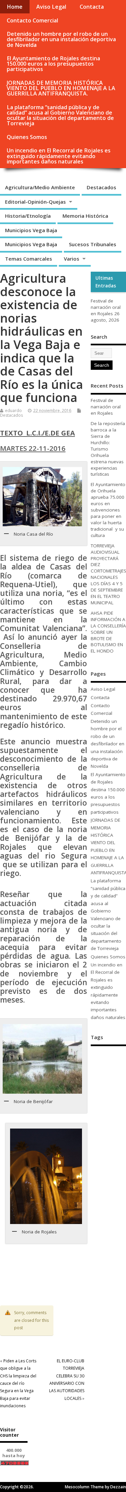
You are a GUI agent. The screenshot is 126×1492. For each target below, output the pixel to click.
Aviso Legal (51, 6)
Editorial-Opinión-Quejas (35, 201)
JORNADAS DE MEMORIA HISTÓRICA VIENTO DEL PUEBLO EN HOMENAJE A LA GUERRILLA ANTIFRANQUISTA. (61, 88)
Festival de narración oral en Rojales (106, 307)
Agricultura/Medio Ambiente (40, 187)
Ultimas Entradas (105, 281)
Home (15, 6)
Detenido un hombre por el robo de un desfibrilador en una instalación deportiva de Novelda (61, 39)
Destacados (101, 187)
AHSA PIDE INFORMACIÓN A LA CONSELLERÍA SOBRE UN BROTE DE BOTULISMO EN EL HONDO (108, 632)
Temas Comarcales (28, 258)
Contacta (92, 6)
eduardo (13, 410)
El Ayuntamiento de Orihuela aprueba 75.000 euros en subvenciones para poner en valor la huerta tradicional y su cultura (108, 509)
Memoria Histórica (85, 215)
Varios (71, 258)
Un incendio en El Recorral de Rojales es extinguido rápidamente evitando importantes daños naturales (59, 156)
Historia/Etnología (28, 215)
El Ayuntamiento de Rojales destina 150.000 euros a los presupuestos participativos (53, 64)
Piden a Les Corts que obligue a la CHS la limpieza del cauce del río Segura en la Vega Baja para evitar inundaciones (18, 1383)
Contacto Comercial (32, 20)
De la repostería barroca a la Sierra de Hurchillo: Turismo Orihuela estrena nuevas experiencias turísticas (108, 448)
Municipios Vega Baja (31, 230)
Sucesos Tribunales (92, 244)
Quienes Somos (27, 137)
